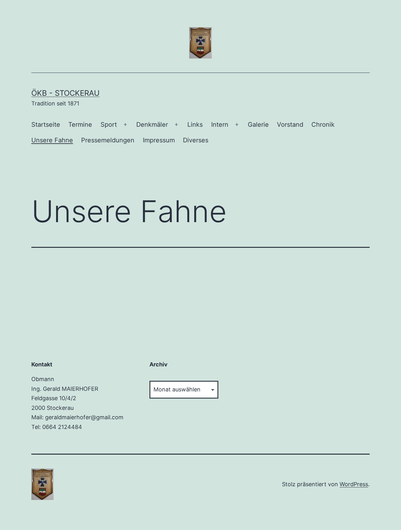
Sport (109, 124)
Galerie (258, 124)
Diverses (195, 140)
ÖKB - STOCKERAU (65, 93)
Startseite (45, 124)
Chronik (323, 124)
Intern (219, 124)
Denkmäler (152, 124)
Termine (80, 124)
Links (195, 124)
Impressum (159, 140)
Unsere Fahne (52, 140)
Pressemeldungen (107, 140)
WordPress (354, 484)
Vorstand (290, 124)
